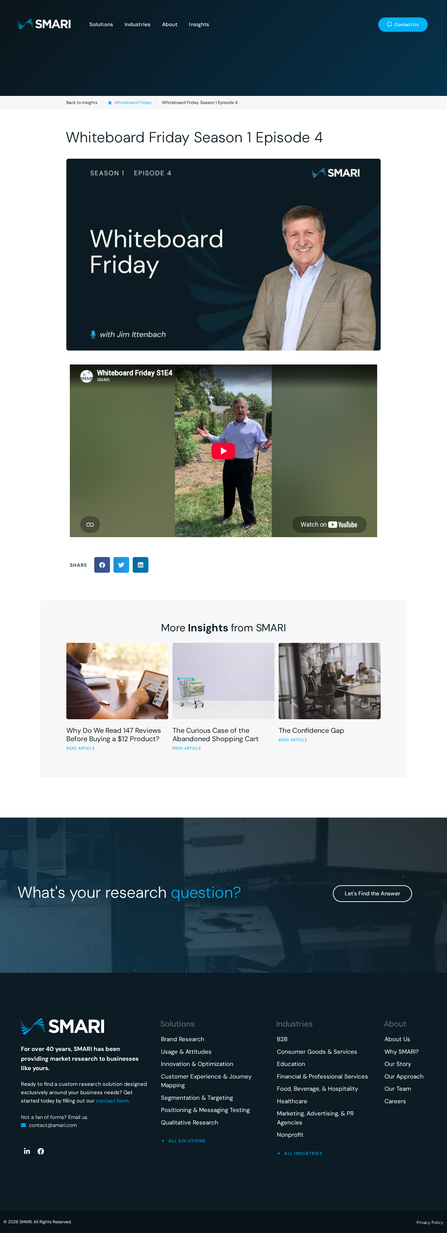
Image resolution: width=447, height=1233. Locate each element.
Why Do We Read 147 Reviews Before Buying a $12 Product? (113, 734)
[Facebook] (40, 1151)
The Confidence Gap (311, 730)
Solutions (177, 1023)
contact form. (113, 1100)
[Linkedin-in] (27, 1151)
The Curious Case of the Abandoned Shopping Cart (216, 734)
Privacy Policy (430, 1222)
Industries (294, 1023)
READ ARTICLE (80, 748)
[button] (102, 565)
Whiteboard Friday (133, 102)
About (395, 1023)
